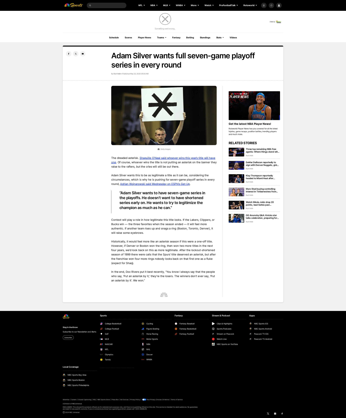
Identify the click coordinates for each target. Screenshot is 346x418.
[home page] (73, 5)
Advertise (66, 400)
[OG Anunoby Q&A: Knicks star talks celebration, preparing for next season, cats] (236, 218)
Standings (205, 37)
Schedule (114, 37)
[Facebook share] (68, 53)
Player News (144, 37)
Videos (233, 37)
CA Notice (165, 400)
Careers (73, 400)
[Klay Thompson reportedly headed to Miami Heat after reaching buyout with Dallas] (236, 178)
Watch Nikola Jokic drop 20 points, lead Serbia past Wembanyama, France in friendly (262, 203)
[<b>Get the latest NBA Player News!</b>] (254, 105)
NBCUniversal (77, 404)
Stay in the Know (70, 327)
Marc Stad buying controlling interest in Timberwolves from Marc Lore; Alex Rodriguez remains (261, 190)
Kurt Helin (117, 74)
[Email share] (82, 53)
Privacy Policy (135, 400)
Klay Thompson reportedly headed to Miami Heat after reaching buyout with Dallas (260, 177)
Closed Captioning (84, 400)
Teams (160, 37)
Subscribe (68, 338)
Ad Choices (124, 400)
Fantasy (176, 37)
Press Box (115, 400)
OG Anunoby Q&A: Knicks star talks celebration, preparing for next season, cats (261, 216)
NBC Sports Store (103, 400)
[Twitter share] (75, 53)
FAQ (94, 400)
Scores (128, 37)
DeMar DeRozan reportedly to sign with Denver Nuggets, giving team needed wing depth (263, 163)
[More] (264, 5)
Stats (219, 37)
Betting (190, 37)
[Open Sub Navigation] (144, 5)
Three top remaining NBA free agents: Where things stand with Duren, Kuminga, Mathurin (262, 150)
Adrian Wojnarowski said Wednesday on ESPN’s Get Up (155, 184)
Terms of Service (177, 400)
